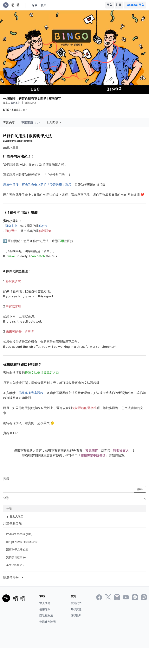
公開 (9, 508)
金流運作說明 (47, 621)
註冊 (119, 5)
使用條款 (44, 609)
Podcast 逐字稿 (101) (19, 534)
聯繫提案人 (121, 450)
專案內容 (9, 122)
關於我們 (76, 603)
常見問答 (54, 122)
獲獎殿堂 (76, 615)
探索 (34, 5)
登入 (109, 5)
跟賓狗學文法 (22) (17, 549)
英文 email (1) (14, 565)
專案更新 (30, 122)
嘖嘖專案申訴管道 (93, 455)
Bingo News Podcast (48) (22, 542)
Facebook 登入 (135, 5)
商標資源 (76, 609)
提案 (43, 5)
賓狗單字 (16, 102)
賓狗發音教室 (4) (16, 557)
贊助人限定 (14, 516)
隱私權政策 (46, 615)
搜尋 (6, 479)
